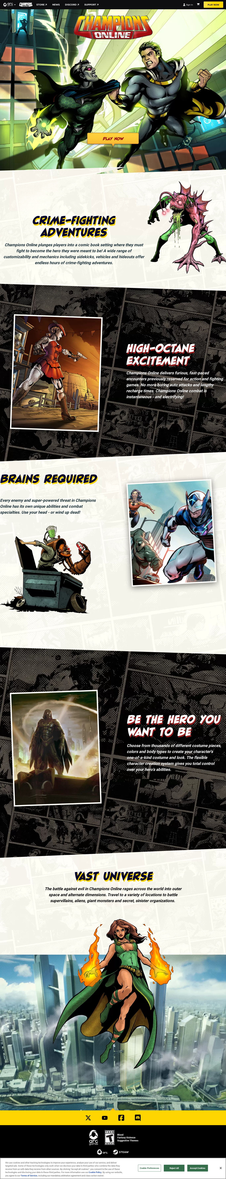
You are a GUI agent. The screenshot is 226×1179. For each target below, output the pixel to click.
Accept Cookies (197, 1168)
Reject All (174, 1168)
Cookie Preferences (149, 1168)
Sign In (189, 4)
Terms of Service (29, 1175)
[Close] (220, 1168)
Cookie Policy (95, 1172)
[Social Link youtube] (105, 1118)
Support (90, 4)
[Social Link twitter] (88, 1118)
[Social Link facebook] (121, 1117)
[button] (10, 4)
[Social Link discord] (138, 1117)
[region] (113, 1168)
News (56, 4)
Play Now (213, 4)
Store (40, 4)
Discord (71, 4)
